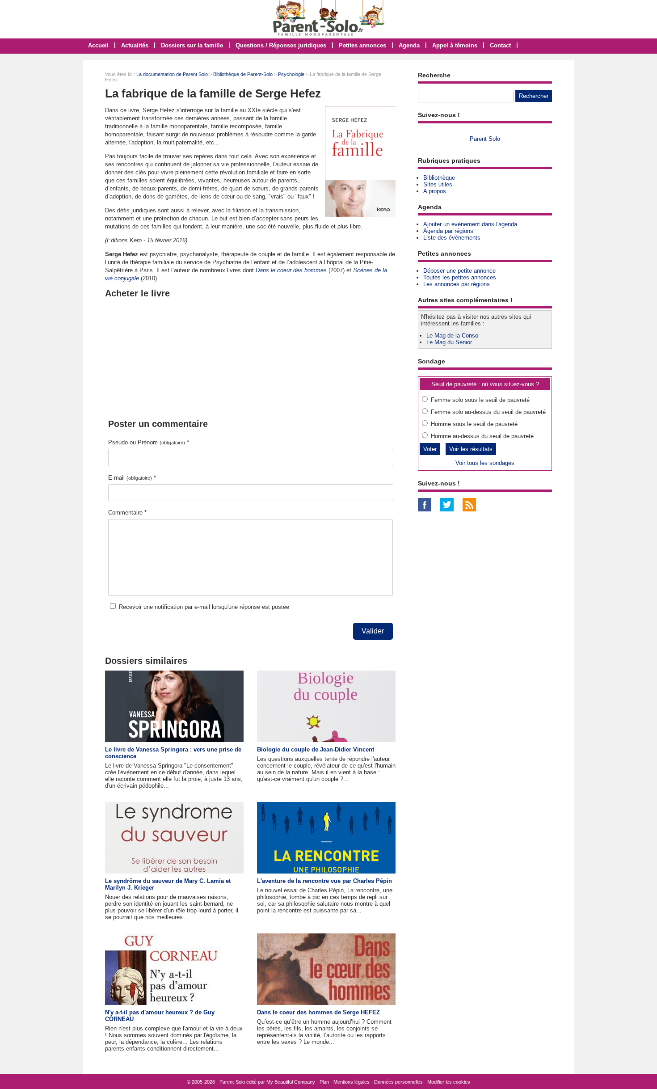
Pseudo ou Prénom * (148, 442)
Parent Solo (485, 138)
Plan (324, 1082)
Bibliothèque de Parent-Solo (243, 74)
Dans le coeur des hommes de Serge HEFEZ (318, 1012)
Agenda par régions (448, 231)
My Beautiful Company (290, 1082)
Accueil (98, 45)
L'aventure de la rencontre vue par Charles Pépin (324, 881)
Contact (500, 45)
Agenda (409, 45)
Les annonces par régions (456, 284)
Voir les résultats (471, 449)
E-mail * (132, 477)
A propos (434, 191)
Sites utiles (437, 184)
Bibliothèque (439, 177)
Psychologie (291, 74)
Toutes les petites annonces (459, 277)
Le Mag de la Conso (452, 335)
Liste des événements (451, 237)
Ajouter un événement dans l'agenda (470, 224)
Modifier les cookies (448, 1082)
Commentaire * (127, 512)
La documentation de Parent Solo (172, 74)
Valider (373, 631)
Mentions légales (351, 1082)
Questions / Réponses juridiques (281, 45)
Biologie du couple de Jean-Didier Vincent (315, 749)
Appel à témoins (454, 45)
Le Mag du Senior (449, 342)
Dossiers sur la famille (192, 45)
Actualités (134, 45)
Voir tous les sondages (484, 463)
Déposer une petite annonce (459, 270)
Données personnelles (398, 1082)
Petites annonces (362, 45)
